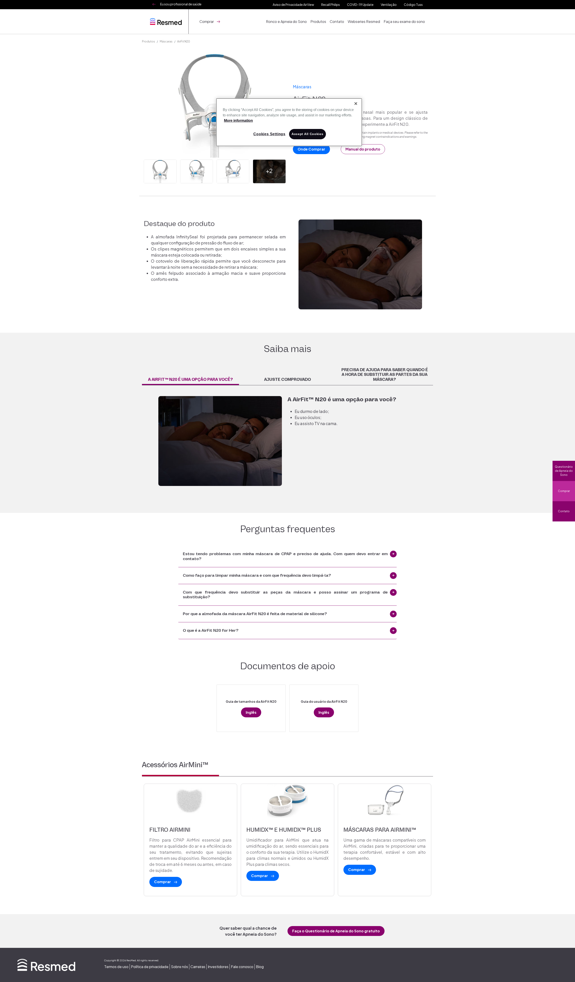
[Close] (356, 104)
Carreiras (197, 966)
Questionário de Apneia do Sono (564, 471)
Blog (260, 966)
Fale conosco (242, 966)
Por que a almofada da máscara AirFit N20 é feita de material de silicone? (255, 613)
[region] (289, 122)
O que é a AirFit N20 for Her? (211, 630)
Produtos (318, 21)
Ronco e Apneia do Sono (286, 21)
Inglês (251, 712)
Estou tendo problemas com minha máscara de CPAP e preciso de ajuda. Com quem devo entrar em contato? (285, 556)
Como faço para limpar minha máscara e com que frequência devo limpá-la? (257, 575)
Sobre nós (179, 966)
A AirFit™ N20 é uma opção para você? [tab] (190, 379)
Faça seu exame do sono (404, 21)
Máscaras (166, 41)
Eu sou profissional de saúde (180, 4)
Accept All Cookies (307, 134)
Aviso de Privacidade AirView (293, 4)
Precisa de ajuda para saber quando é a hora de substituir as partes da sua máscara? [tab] (384, 374)
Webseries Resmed (364, 21)
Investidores (218, 966)
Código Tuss (413, 4)
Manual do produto (362, 149)
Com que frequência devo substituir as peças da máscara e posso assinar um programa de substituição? (285, 595)
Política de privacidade (149, 966)
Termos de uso (116, 966)
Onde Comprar (311, 149)
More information (238, 120)
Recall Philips (330, 4)
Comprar (564, 491)
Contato (337, 21)
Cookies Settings (269, 134)
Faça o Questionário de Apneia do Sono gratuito (336, 931)
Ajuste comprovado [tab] (287, 379)
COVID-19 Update (360, 4)
